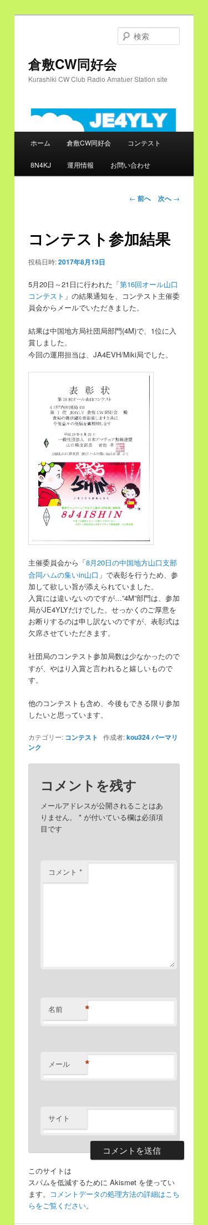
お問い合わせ (130, 164)
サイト (59, 1118)
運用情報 (80, 164)
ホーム (40, 142)
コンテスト (144, 142)
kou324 (138, 737)
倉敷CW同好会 (72, 63)
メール (67, 1064)
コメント (65, 871)
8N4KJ (41, 164)
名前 (67, 1009)
